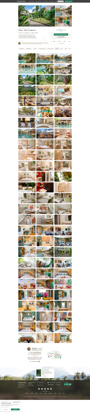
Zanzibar (55, 393)
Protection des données (36, 396)
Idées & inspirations (38, 1)
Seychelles (31, 393)
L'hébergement (28, 48)
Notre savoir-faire (45, 1)
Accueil (25, 396)
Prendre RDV (35, 361)
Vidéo (58, 41)
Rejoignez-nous (54, 396)
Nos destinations (31, 1)
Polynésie (45, 393)
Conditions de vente (29, 396)
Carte (63, 41)
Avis (68, 41)
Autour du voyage (50, 48)
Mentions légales (49, 396)
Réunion (41, 393)
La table (34, 48)
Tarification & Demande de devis (61, 34)
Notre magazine (51, 1)
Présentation (22, 48)
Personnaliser (6, 409)
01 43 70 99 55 (36, 353)
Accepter (15, 409)
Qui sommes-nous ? (21, 384)
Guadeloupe (50, 393)
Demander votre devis (21, 385)
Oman (64, 393)
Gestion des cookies (43, 396)
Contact (65, 396)
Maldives (36, 393)
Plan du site (58, 396)
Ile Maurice (26, 393)
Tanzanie (59, 393)
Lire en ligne (44, 376)
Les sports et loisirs (42, 48)
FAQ (62, 396)
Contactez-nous (20, 387)
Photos (53, 41)
